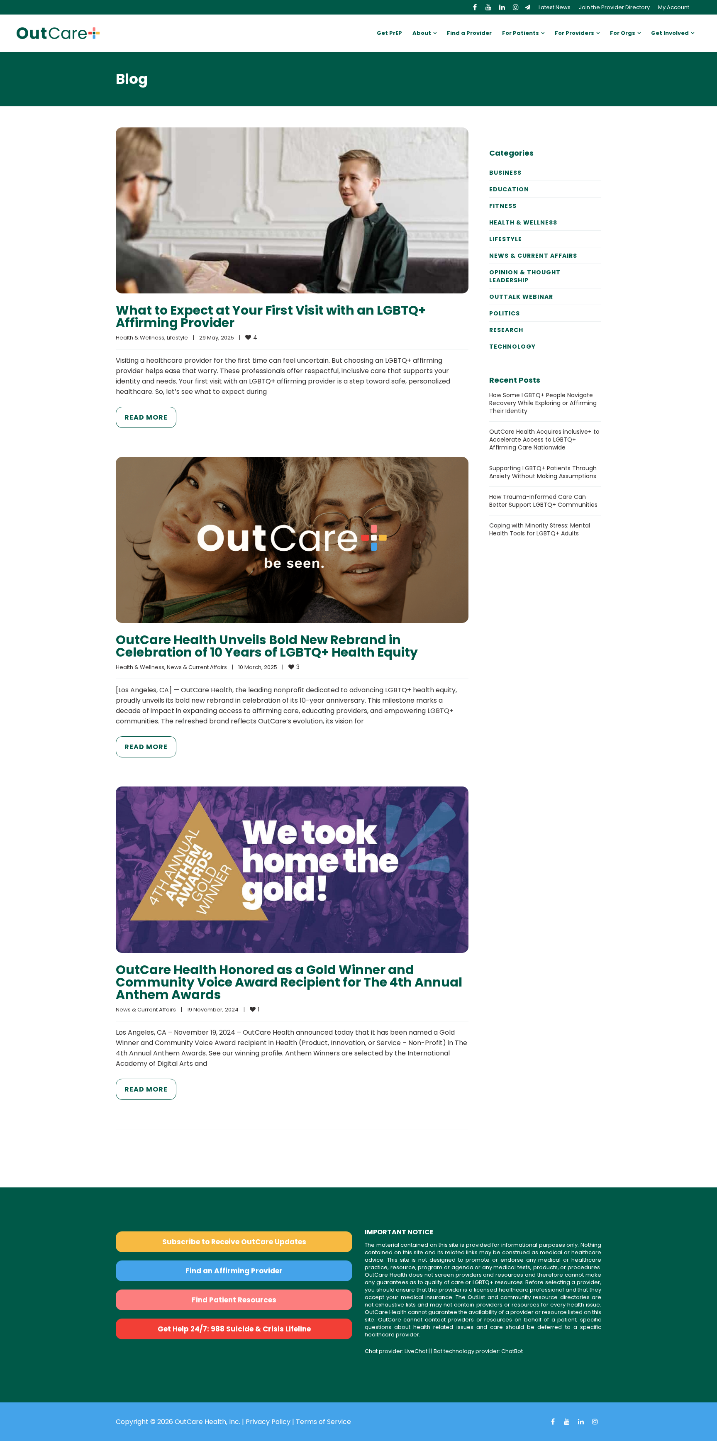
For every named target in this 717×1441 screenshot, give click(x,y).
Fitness (503, 206)
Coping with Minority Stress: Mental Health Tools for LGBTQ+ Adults (539, 529)
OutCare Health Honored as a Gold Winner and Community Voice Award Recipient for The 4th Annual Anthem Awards (289, 982)
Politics (504, 313)
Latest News (555, 7)
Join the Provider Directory (614, 7)
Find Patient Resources (234, 1300)
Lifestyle (177, 338)
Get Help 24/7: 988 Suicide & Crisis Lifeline (234, 1329)
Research (506, 330)
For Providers (574, 33)
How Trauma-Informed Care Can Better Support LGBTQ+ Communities (543, 501)
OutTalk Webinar (521, 297)
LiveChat (416, 1351)
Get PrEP (389, 33)
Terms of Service (323, 1421)
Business (505, 173)
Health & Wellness (140, 338)
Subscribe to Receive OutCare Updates (234, 1242)
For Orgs (622, 33)
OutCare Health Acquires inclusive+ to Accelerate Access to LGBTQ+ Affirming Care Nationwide (544, 439)
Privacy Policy (268, 1421)
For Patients (520, 33)
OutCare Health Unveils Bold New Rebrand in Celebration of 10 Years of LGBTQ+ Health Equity (267, 646)
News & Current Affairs (197, 667)
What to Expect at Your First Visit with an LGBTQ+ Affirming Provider (271, 316)
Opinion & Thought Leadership (525, 276)
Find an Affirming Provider (234, 1271)
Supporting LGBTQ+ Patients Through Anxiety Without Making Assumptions (543, 472)
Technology (512, 346)
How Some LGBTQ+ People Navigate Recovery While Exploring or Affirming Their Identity (543, 403)
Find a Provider (469, 33)
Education (509, 189)
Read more (146, 417)
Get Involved (670, 33)
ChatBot (512, 1351)
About (421, 33)
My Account (673, 7)
